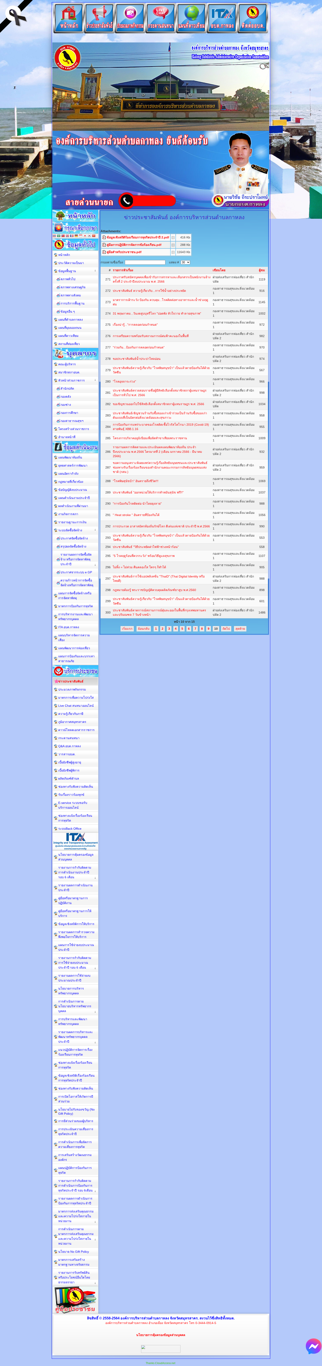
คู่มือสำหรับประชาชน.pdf (124, 252)
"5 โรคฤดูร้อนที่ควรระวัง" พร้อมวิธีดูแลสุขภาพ (144, 556)
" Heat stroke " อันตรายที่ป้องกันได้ (136, 515)
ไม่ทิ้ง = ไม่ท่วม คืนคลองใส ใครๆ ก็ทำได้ (139, 567)
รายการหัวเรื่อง (123, 270)
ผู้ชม (262, 270)
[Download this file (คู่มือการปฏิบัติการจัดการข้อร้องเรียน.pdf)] (104, 245)
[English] (67, 236)
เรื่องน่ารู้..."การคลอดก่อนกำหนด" (135, 324)
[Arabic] (58, 236)
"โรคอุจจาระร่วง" (124, 381)
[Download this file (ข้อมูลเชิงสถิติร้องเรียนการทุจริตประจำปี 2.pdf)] (104, 237)
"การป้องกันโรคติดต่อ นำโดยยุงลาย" (137, 503)
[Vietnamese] (94, 236)
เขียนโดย (219, 270)
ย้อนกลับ (143, 628)
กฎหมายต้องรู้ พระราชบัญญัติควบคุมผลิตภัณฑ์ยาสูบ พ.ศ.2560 (154, 590)
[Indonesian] (80, 236)
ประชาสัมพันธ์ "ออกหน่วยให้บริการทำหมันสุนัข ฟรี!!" (148, 492)
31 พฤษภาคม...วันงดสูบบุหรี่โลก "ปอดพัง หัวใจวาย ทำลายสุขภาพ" (157, 313)
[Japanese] (85, 236)
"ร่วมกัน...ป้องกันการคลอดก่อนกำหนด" (139, 347)
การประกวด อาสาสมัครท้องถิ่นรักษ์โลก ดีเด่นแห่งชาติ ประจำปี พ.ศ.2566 (161, 526)
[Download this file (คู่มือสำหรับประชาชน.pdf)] (104, 252)
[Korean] (89, 236)
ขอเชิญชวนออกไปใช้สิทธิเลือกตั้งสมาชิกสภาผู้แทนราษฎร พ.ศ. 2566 (158, 404)
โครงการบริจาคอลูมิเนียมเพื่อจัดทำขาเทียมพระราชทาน (150, 438)
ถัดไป (226, 628)
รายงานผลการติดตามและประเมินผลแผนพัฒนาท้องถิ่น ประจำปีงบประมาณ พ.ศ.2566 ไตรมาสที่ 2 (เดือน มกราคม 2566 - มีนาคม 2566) (157, 451)
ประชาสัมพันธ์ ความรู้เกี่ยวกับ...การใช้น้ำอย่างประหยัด (149, 290)
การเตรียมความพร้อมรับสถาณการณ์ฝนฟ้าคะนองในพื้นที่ (151, 336)
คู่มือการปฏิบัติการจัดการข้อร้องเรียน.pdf (134, 245)
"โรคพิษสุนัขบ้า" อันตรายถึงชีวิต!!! (135, 481)
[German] (76, 236)
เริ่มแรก (127, 628)
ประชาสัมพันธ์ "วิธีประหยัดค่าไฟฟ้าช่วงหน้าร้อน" (146, 547)
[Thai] (54, 236)
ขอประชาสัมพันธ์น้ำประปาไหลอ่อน (137, 358)
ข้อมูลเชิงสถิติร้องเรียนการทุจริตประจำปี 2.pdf (138, 237)
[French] (72, 236)
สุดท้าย (240, 628)
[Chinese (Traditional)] (63, 236)
